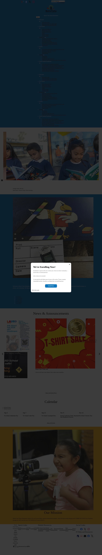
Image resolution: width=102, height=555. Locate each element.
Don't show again (35, 290)
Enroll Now (51, 285)
